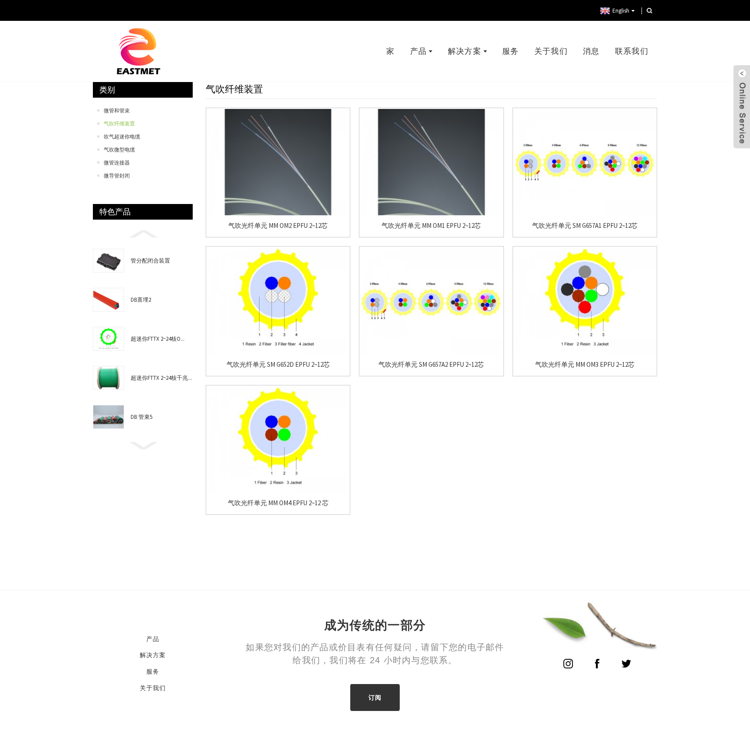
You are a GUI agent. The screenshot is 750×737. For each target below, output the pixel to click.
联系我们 (631, 51)
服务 (510, 51)
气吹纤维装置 (119, 123)
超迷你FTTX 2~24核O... (157, 338)
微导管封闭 (117, 175)
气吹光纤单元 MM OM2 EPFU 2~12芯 (278, 226)
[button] (143, 233)
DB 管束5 (141, 417)
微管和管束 (117, 110)
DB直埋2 (141, 299)
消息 (591, 51)
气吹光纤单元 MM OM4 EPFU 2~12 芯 (278, 503)
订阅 (375, 697)
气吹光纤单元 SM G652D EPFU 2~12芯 (278, 364)
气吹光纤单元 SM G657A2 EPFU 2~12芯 (431, 364)
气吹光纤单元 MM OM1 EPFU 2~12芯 (431, 226)
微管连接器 (117, 162)
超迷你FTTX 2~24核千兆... (161, 378)
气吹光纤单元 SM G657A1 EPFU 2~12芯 (585, 226)
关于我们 (551, 51)
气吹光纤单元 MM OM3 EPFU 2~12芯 (585, 364)
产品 (418, 51)
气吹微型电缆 (119, 149)
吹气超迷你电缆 (122, 136)
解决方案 (464, 51)
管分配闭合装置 (150, 260)
